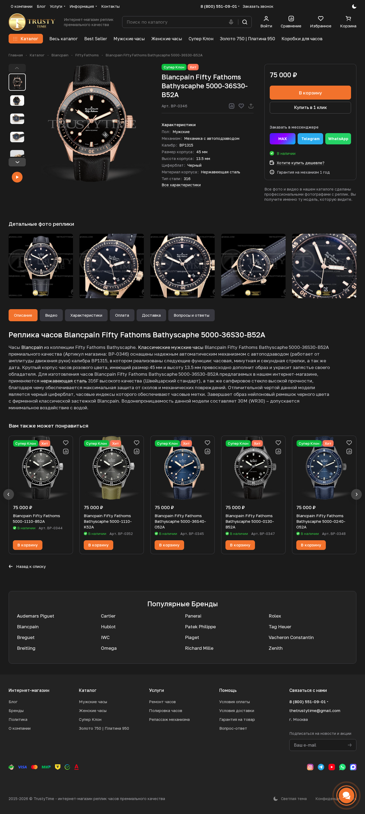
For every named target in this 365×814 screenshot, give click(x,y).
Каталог (88, 690)
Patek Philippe (200, 626)
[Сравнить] (231, 106)
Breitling (26, 648)
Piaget (192, 637)
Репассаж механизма (169, 719)
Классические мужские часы (170, 347)
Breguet (26, 637)
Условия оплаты (234, 701)
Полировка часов (165, 710)
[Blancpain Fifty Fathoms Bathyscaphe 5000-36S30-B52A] (41, 266)
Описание (23, 315)
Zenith (276, 648)
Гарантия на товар (237, 719)
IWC (105, 637)
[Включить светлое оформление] (354, 6)
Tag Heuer (280, 626)
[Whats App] (342, 767)
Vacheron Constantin (291, 637)
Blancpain (32, 347)
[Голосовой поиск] (232, 22)
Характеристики (86, 315)
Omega (109, 648)
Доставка (151, 315)
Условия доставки (236, 710)
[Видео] (17, 177)
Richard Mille (199, 648)
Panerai (193, 616)
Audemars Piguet (35, 616)
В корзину (310, 93)
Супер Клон (90, 719)
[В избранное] (241, 106)
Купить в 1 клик (310, 107)
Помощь (228, 690)
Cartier (108, 616)
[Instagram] (310, 767)
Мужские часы (93, 701)
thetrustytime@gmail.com (314, 710)
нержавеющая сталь (64, 381)
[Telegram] (321, 767)
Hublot (108, 626)
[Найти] (244, 22)
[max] (353, 767)
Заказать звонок (258, 6)
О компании (20, 728)
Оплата (122, 315)
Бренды (16, 710)
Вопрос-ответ (233, 728)
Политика (18, 719)
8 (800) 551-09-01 (218, 6)
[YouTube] (331, 767)
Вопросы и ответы (191, 315)
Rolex (275, 616)
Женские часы (93, 710)
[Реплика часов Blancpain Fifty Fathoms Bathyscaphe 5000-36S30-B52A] (91, 123)
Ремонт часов (162, 701)
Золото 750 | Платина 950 (104, 728)
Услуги (156, 690)
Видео (51, 315)
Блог (13, 701)
